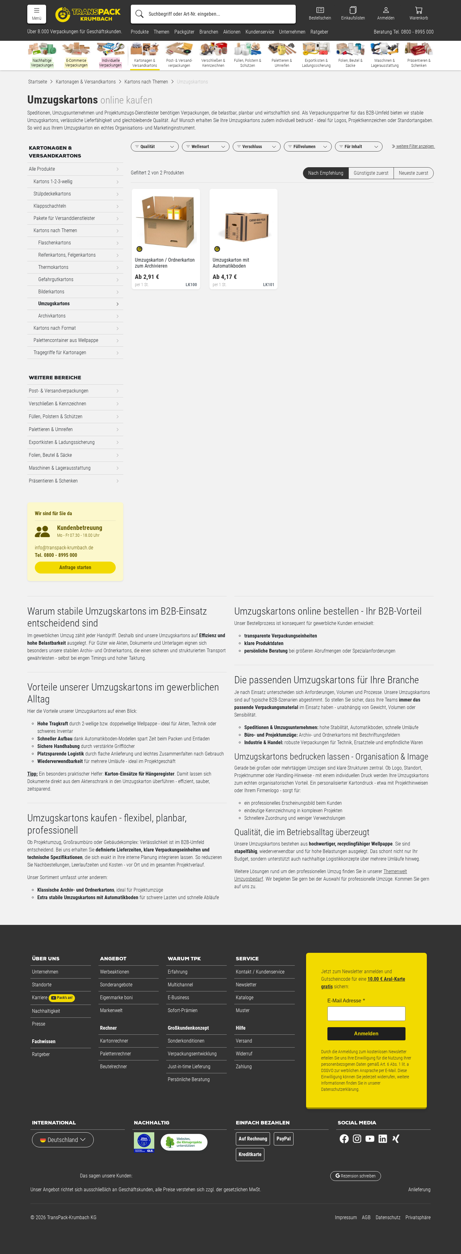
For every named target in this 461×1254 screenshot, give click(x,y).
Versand (244, 1041)
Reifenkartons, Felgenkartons (67, 255)
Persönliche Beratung (189, 1079)
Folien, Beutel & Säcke (50, 455)
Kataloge (244, 998)
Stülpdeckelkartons (52, 194)
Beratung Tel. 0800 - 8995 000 (404, 32)
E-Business (178, 998)
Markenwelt (111, 1010)
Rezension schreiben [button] (358, 1175)
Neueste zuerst (413, 173)
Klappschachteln (50, 206)
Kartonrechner (114, 1041)
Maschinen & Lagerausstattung (60, 468)
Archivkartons (52, 316)
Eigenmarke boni (116, 998)
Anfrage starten (75, 567)
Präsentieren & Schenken (53, 481)
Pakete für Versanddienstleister (64, 218)
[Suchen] (139, 14)
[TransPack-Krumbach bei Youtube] (369, 1138)
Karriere (52, 998)
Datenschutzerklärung (339, 1089)
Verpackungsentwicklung (192, 1054)
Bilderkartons (51, 292)
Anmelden (366, 1033)
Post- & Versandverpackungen (58, 391)
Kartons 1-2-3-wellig (53, 181)
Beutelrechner (113, 1067)
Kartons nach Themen (55, 230)
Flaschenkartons (54, 243)
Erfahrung (178, 972)
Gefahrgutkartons (55, 279)
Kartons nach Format (55, 328)
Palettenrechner (115, 1054)
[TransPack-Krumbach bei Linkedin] (382, 1138)
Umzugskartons (54, 304)
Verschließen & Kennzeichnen (57, 404)
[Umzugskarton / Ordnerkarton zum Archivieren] (145, 247)
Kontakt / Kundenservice (260, 972)
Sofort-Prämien (183, 1010)
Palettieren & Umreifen (51, 429)
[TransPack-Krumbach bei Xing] (395, 1138)
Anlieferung (419, 1190)
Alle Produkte (42, 169)
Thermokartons (53, 267)
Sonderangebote (116, 985)
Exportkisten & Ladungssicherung (62, 442)
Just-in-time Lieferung (189, 1067)
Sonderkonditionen (186, 1041)
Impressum (346, 1217)
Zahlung (244, 1067)
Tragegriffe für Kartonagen (60, 352)
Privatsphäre (418, 1217)
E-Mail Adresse (344, 1000)
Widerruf (244, 1054)
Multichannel (180, 985)
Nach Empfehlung (325, 173)
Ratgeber (41, 1054)
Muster (243, 1010)
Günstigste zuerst (371, 173)
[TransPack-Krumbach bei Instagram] (357, 1138)
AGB (366, 1217)
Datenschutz (388, 1217)
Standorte (41, 985)
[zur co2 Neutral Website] (184, 1144)
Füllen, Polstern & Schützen (55, 416)
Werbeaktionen (114, 972)
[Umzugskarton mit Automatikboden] (222, 247)
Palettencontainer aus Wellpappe (66, 340)
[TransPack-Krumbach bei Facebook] (344, 1138)
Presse (38, 1024)
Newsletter (246, 985)
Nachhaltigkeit (46, 1011)
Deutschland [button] (63, 1140)
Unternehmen (45, 972)
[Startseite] (85, 14)
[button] (36, 14)
